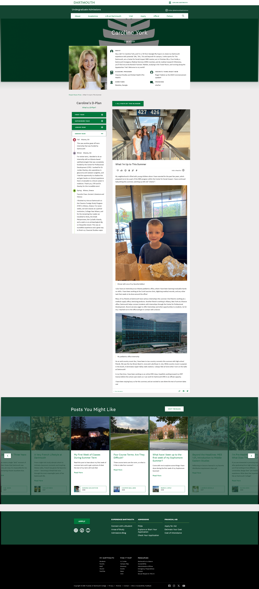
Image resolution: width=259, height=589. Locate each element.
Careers (140, 571)
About (77, 16)
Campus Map (124, 564)
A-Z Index (123, 561)
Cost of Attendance (173, 533)
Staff (101, 566)
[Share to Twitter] (187, 391)
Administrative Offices (145, 566)
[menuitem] (123, 528)
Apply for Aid (171, 526)
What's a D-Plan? (89, 107)
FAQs (140, 526)
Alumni (102, 569)
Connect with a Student (121, 526)
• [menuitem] (107, 585)
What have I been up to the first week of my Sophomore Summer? (168, 457)
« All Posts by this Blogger (127, 104)
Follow (170, 16)
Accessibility (142, 564)
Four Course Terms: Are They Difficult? (129, 456)
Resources (143, 558)
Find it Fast (126, 558)
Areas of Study (117, 529)
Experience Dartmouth (122, 519)
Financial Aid (171, 519)
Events (122, 569)
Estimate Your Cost (173, 529)
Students (102, 561)
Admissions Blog (118, 533)
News (122, 571)
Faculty (102, 564)
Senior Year (80, 134)
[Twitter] (178, 585)
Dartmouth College (84, 2)
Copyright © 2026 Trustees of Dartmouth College (90, 586)
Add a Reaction (176, 170)
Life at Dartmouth (113, 16)
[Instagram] (174, 585)
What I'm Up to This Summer (92, 95)
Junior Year (80, 127)
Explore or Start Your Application (147, 530)
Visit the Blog (174, 409)
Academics (93, 16)
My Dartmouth (107, 558)
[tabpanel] (151, 134)
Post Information (119, 392)
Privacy (111, 586)
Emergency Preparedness (146, 569)
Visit (131, 16)
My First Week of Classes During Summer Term (87, 456)
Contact (126, 586)
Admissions (143, 519)
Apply (143, 16)
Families (102, 571)
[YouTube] (183, 585)
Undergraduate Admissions (86, 9)
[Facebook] (169, 585)
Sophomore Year (82, 121)
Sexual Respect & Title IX (146, 574)
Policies (118, 586)
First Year (79, 115)
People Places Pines (75, 95)
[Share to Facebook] (183, 391)
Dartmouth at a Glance (145, 561)
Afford (156, 16)
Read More (78, 472)
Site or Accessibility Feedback (141, 586)
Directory (123, 566)
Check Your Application (148, 535)
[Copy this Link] (179, 391)
